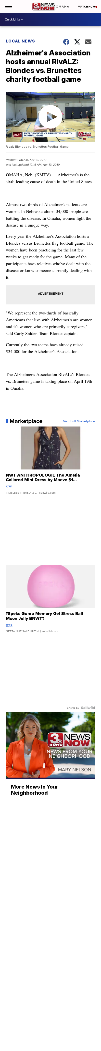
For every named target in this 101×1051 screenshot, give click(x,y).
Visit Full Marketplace (79, 421)
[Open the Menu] (8, 6)
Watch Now (86, 6)
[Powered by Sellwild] (88, 707)
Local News (20, 41)
